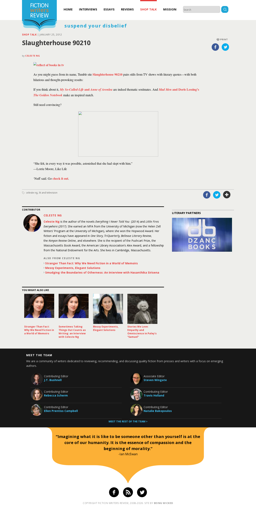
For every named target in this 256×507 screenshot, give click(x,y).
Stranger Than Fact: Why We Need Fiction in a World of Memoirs (91, 263)
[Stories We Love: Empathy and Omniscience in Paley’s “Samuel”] (142, 309)
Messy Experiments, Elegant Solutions (72, 268)
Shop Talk (148, 9)
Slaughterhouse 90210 (107, 74)
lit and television (48, 192)
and (86, 89)
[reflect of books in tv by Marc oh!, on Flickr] (48, 65)
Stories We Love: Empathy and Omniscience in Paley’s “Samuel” (142, 332)
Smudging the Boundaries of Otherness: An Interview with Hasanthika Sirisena (102, 272)
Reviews (127, 9)
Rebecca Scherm (56, 395)
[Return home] (39, 16)
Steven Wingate (155, 380)
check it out (60, 178)
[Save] (227, 195)
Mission (169, 9)
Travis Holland (154, 395)
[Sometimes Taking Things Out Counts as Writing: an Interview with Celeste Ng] (74, 309)
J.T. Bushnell (53, 380)
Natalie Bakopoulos (158, 411)
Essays (109, 9)
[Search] (224, 10)
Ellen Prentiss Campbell (61, 411)
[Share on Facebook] (215, 47)
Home (68, 9)
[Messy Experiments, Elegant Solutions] (108, 309)
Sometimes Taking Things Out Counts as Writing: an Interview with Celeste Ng (72, 332)
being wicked (163, 503)
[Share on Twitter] (225, 47)
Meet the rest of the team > (128, 421)
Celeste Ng (32, 55)
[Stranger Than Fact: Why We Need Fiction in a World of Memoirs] (39, 309)
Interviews (88, 9)
